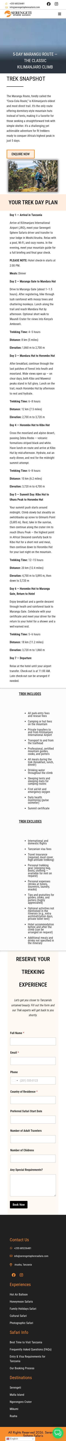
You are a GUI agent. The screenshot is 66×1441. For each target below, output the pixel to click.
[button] (59, 14)
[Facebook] (49, 4)
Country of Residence (24, 1091)
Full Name (17, 1033)
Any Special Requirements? (26, 1170)
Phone (14, 1072)
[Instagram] (56, 4)
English (13, 1438)
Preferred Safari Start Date (26, 1111)
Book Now (19, 1204)
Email (14, 1052)
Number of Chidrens (22, 1150)
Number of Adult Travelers (26, 1130)
